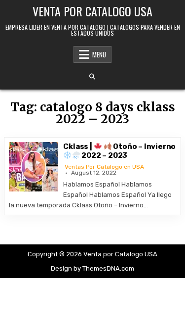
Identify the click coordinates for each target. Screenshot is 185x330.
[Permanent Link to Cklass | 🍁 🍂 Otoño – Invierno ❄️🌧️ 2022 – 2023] (33, 166)
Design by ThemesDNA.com (92, 268)
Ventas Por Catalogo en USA (104, 167)
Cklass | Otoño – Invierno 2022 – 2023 (119, 151)
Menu (99, 54)
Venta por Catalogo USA (92, 11)
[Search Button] (92, 76)
